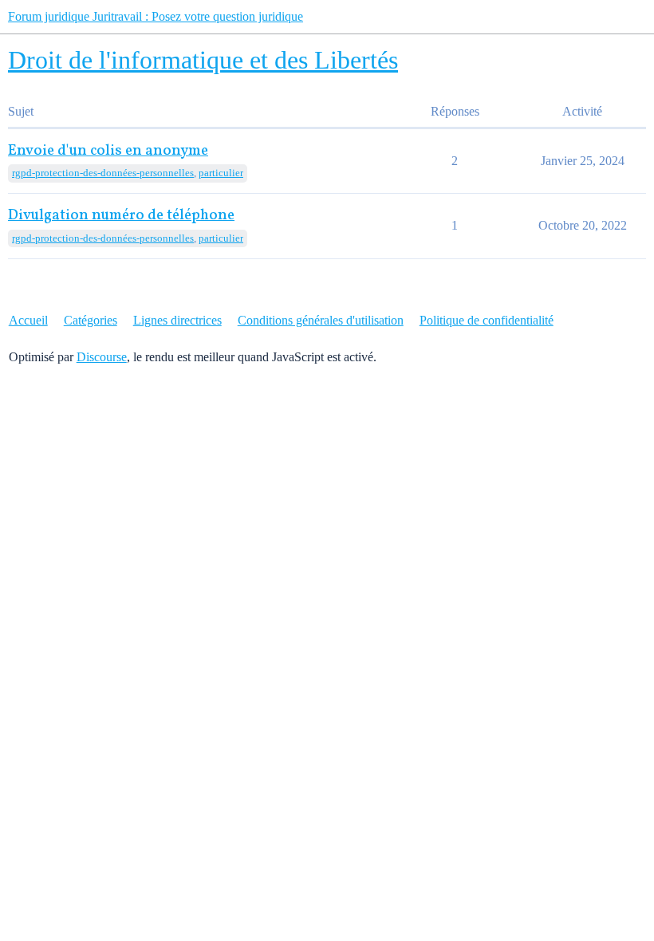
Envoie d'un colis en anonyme (108, 151)
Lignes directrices (177, 320)
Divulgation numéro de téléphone (121, 216)
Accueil (28, 320)
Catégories (90, 320)
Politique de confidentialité (487, 320)
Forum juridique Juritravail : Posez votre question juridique (155, 16)
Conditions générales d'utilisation (321, 320)
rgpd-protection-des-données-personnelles (103, 173)
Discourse (102, 357)
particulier (221, 173)
